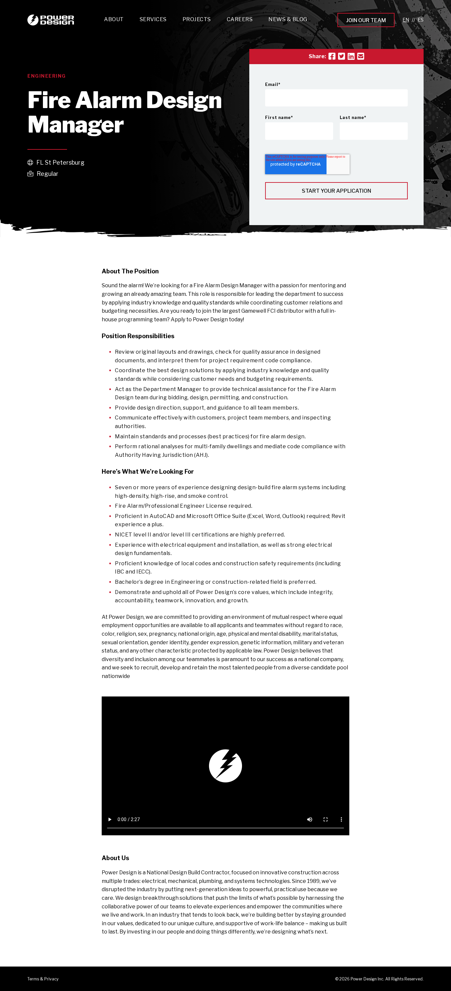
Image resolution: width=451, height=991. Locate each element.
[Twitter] (341, 56)
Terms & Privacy (42, 978)
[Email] (360, 56)
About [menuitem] (114, 19)
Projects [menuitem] (197, 19)
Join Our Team (366, 20)
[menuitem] (153, 21)
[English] (405, 20)
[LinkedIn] (351, 56)
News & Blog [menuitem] (287, 19)
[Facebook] (332, 56)
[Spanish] (421, 20)
